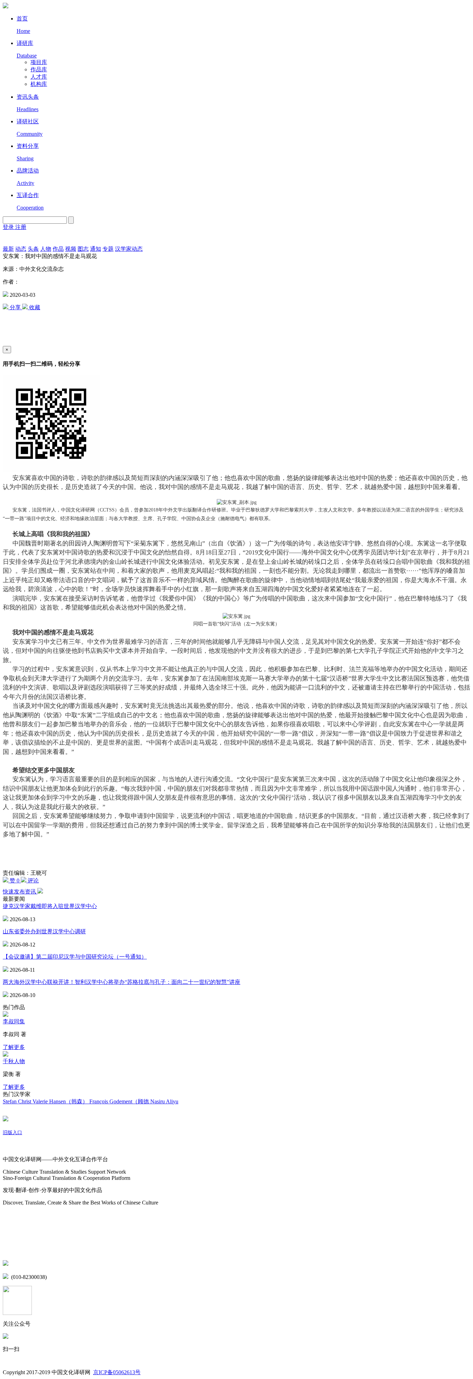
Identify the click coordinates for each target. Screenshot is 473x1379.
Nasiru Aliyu (164, 1101)
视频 (70, 249)
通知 (95, 249)
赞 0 (14, 880)
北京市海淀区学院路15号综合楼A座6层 (59, 1264)
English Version (11, 238)
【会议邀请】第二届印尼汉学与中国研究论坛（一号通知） (75, 957)
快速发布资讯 (20, 892)
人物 (45, 249)
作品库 (38, 69)
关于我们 (14, 1146)
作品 (58, 249)
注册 (20, 227)
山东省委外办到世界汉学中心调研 (44, 931)
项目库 (38, 62)
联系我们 (14, 1249)
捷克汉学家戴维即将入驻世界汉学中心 (50, 906)
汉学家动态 (129, 249)
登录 (9, 227)
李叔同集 (14, 1021)
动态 (20, 249)
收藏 (34, 307)
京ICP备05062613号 (117, 1372)
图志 (83, 249)
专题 (108, 249)
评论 (32, 880)
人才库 (38, 77)
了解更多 (14, 1047)
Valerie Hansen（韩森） (61, 1101)
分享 (15, 307)
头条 (33, 249)
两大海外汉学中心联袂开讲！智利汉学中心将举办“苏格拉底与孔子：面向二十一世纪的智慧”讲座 (121, 982)
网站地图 (14, 1216)
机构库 (38, 84)
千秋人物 (14, 1061)
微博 (8, 1234)
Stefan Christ (18, 1101)
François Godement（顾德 (119, 1101)
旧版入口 (12, 1132)
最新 (8, 249)
